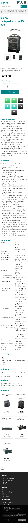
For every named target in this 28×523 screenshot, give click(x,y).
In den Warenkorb (9, 92)
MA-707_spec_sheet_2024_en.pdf (12, 385)
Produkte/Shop (9, 10)
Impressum (5, 504)
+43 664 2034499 (7, 480)
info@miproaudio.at (8, 478)
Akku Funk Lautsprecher (6, 11)
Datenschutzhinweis (21, 514)
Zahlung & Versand (8, 502)
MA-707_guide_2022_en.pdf (11, 383)
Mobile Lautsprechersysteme (20, 10)
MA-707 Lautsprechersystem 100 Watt (13, 12)
